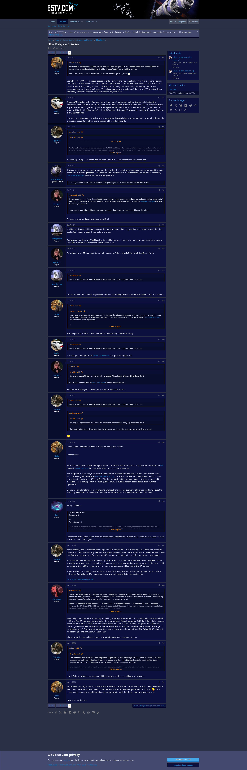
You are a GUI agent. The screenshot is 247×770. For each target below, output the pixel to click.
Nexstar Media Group (104, 476)
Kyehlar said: (73, 275)
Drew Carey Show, (101, 355)
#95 (163, 545)
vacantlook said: (75, 195)
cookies (66, 760)
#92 (163, 395)
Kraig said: (73, 366)
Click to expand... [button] (116, 141)
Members (90, 21)
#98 (163, 682)
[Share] (159, 57)
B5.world (176, 67)
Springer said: (74, 648)
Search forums (63, 26)
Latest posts (175, 52)
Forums (62, 21)
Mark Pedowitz (82, 468)
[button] (82, 21)
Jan (51, 48)
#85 (163, 190)
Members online (177, 84)
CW (161, 465)
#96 (163, 585)
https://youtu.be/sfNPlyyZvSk (80, 579)
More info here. (56, 34)
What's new (75, 21)
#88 (163, 270)
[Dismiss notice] (197, 32)
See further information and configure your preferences (72, 764)
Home (52, 21)
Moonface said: (74, 132)
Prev (52, 52)
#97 (163, 643)
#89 (163, 300)
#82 (163, 97)
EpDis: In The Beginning (183, 70)
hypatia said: (73, 62)
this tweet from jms (75, 175)
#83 (163, 127)
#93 (163, 442)
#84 (163, 166)
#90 (163, 339)
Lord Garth (173, 89)
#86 (163, 225)
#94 (163, 501)
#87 (163, 249)
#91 (163, 361)
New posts (52, 26)
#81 (163, 58)
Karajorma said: (75, 413)
